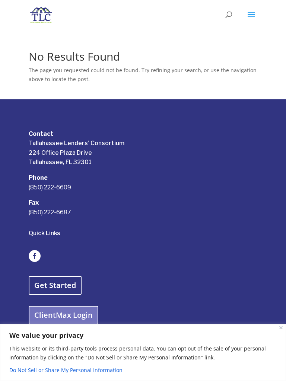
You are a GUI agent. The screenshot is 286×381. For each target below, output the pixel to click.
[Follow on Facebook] (35, 256)
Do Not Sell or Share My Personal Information (66, 370)
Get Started (55, 285)
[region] (143, 352)
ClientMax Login (63, 315)
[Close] (281, 327)
